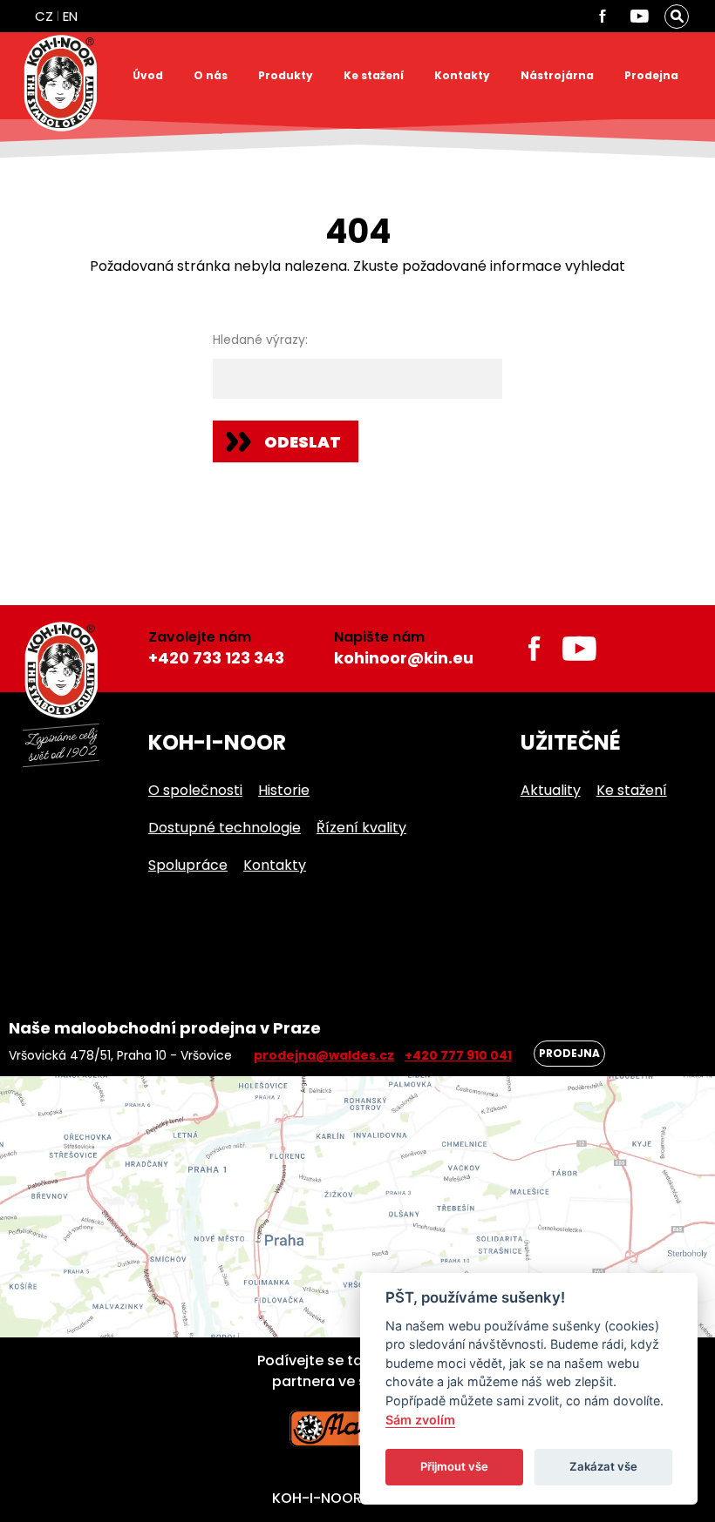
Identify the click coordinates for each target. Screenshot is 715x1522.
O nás (211, 75)
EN (70, 16)
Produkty (285, 75)
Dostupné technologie (224, 828)
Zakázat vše (603, 1466)
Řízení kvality (361, 828)
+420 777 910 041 (458, 1055)
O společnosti (195, 790)
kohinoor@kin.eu (403, 658)
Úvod (148, 75)
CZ (44, 16)
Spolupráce (188, 865)
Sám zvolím (420, 1419)
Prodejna (651, 75)
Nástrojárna (557, 75)
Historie (284, 790)
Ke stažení (374, 75)
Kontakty (462, 75)
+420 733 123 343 (216, 658)
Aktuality (551, 790)
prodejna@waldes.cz (324, 1055)
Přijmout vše (454, 1466)
